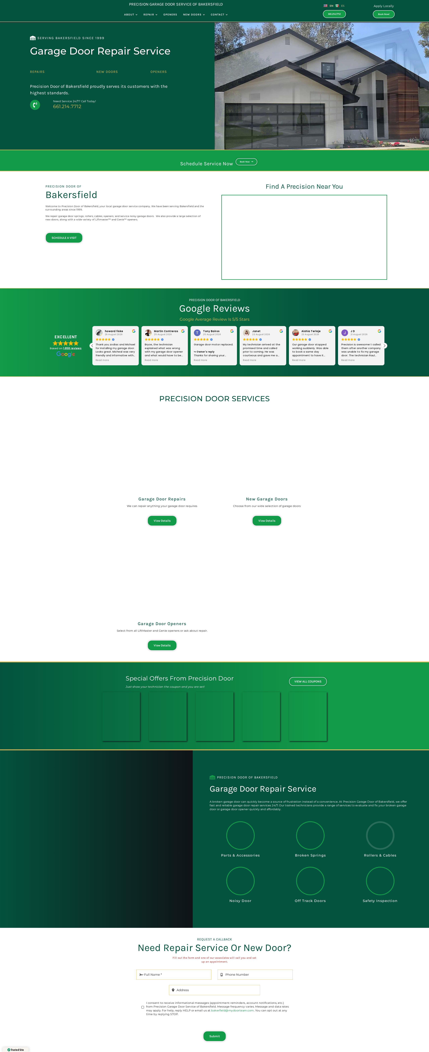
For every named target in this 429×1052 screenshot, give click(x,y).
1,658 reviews (72, 348)
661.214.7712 (67, 106)
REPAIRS (37, 72)
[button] (384, 345)
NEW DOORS (107, 72)
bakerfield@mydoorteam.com (232, 1010)
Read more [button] (113, 360)
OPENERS (158, 72)
